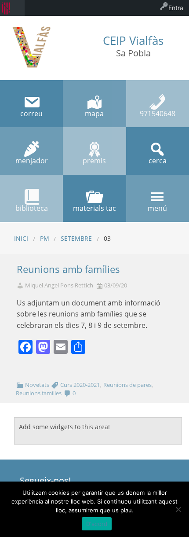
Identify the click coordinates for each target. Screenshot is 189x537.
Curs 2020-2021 (80, 385)
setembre (76, 238)
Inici (21, 238)
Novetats (37, 385)
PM (44, 238)
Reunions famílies (39, 393)
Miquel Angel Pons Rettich (59, 285)
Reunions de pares (127, 385)
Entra (175, 7)
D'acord (97, 523)
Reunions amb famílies (68, 269)
